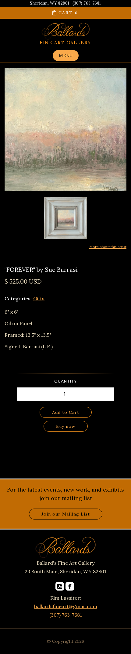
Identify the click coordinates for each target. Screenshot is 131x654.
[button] (65, 13)
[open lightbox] (65, 218)
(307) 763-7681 (65, 615)
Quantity (65, 381)
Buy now (65, 426)
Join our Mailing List (65, 514)
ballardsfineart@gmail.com (65, 606)
